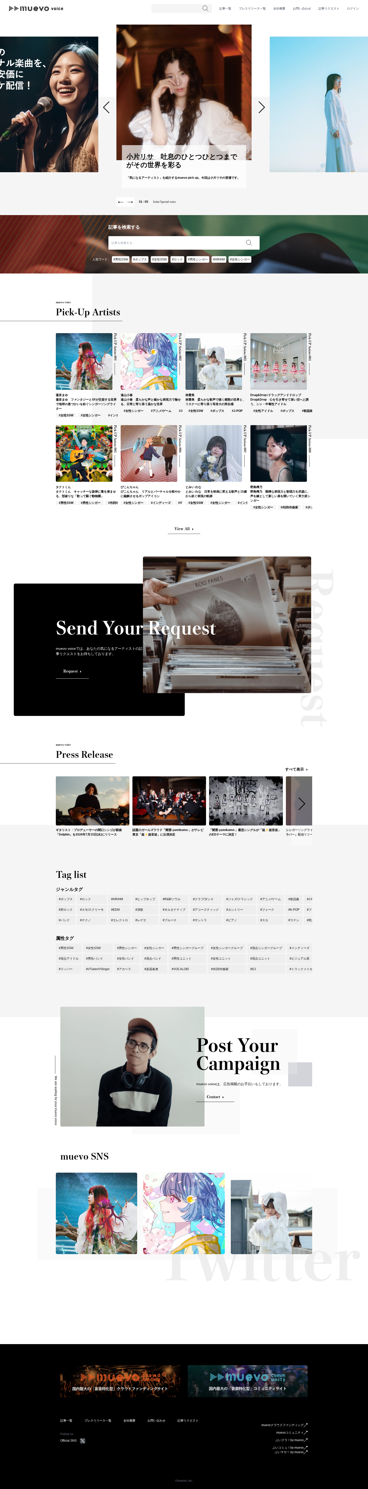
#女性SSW (159, 259)
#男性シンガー (198, 259)
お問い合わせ (302, 8)
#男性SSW (120, 259)
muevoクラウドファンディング (282, 1425)
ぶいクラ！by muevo (289, 1440)
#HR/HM (219, 259)
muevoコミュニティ (290, 1432)
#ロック (177, 259)
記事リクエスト (328, 8)
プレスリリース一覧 (252, 8)
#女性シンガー (240, 259)
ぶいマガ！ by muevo (289, 1452)
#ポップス (140, 259)
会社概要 (279, 8)
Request (70, 671)
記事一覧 (225, 8)
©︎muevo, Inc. (184, 1480)
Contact (213, 1097)
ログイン (353, 8)
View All (182, 529)
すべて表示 (294, 769)
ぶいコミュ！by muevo (288, 1447)
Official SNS (68, 1440)
